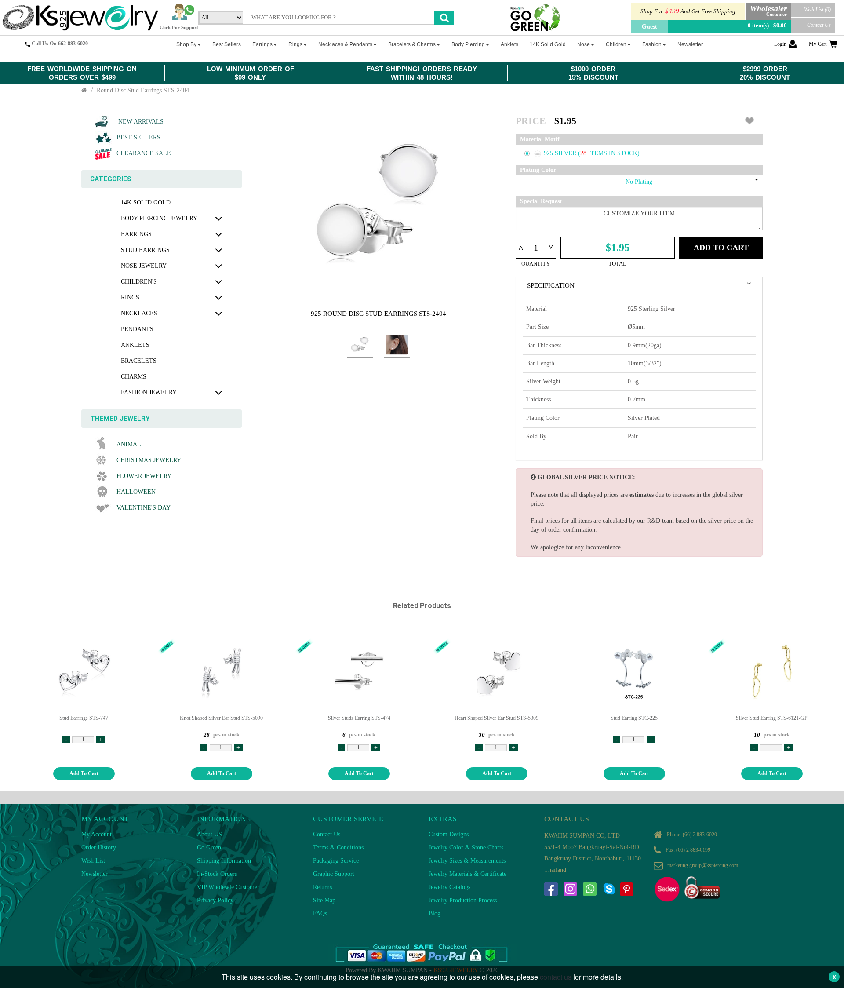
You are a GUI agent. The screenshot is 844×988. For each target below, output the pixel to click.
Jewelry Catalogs (449, 887)
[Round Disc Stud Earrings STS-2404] (360, 345)
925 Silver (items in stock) (592, 153)
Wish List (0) (817, 10)
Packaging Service (336, 860)
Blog (434, 913)
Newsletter (94, 874)
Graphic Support (333, 874)
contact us (555, 977)
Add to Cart (721, 247)
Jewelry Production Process (463, 900)
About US (209, 834)
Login (780, 44)
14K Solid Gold (146, 202)
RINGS (130, 297)
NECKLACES (139, 313)
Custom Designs (449, 834)
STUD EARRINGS (145, 250)
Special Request (541, 201)
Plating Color (538, 170)
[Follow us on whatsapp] (589, 889)
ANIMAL (128, 444)
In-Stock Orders (217, 874)
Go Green (209, 847)
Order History (98, 847)
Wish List (93, 860)
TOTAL (617, 263)
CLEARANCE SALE (143, 153)
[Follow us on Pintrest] (626, 889)
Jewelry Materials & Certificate (467, 874)
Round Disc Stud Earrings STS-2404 (143, 90)
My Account (96, 834)
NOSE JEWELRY (144, 265)
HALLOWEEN (136, 492)
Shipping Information (224, 860)
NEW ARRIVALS (140, 121)
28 (584, 153)
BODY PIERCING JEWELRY (159, 218)
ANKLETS (135, 345)
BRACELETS (138, 360)
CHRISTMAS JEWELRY (148, 460)
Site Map (324, 900)
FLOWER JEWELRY (143, 476)
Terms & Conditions (338, 847)
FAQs (320, 913)
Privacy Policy (215, 900)
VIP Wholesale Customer (228, 887)
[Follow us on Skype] (608, 889)
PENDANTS (137, 329)
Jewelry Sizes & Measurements (467, 860)
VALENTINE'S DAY (143, 507)
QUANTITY (535, 263)
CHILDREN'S (139, 281)
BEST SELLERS (138, 137)
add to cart (83, 773)
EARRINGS (136, 234)
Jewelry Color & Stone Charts (466, 847)
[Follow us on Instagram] (570, 889)
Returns (322, 887)
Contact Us (819, 25)
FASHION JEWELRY (149, 392)
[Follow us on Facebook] (550, 889)
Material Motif (540, 139)
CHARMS (133, 376)
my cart (817, 44)
